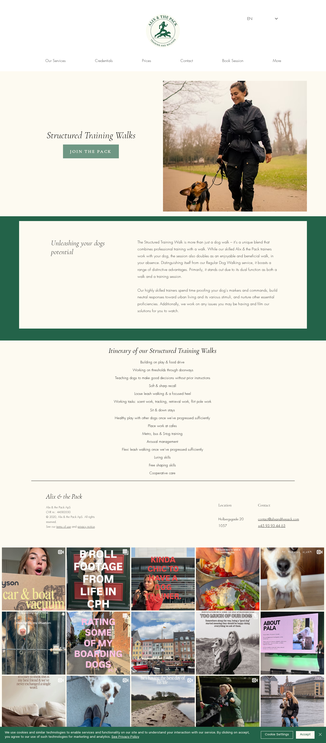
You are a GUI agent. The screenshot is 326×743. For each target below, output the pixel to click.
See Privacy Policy (125, 737)
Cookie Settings (277, 734)
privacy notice (86, 527)
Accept (305, 734)
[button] (277, 60)
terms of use (63, 527)
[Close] (320, 735)
